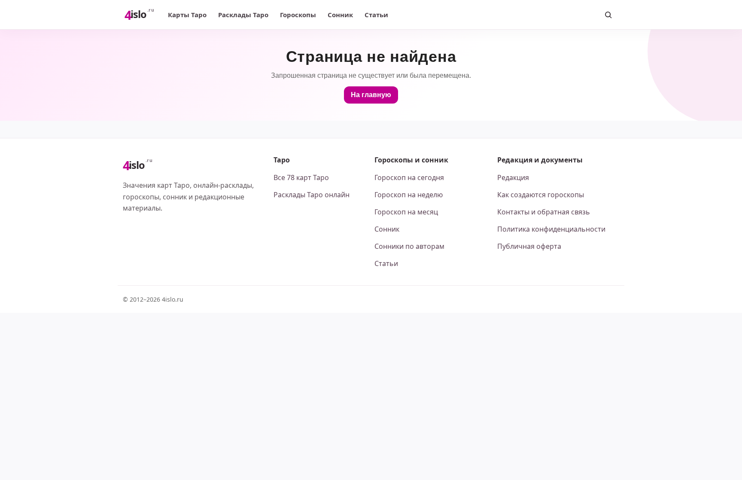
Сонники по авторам (409, 246)
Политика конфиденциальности (551, 229)
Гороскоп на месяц (406, 212)
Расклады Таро (243, 14)
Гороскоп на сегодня (409, 177)
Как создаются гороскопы (540, 194)
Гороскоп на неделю (408, 194)
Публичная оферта (529, 246)
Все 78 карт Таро (301, 177)
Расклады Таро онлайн (312, 194)
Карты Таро (187, 14)
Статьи (376, 14)
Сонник (340, 14)
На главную (371, 94)
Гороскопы (298, 14)
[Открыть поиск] (608, 14)
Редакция (513, 177)
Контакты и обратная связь (543, 212)
